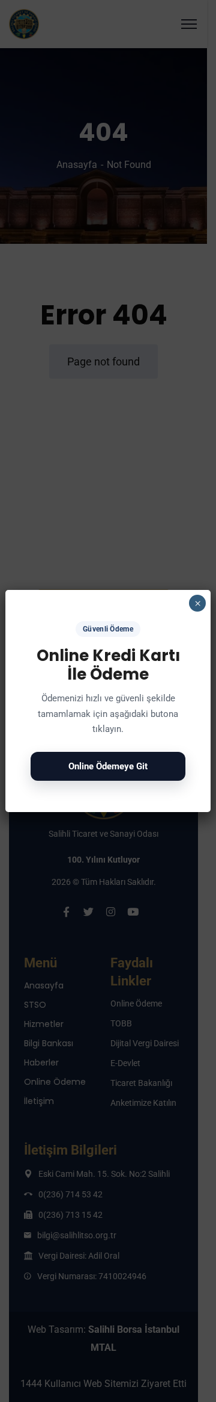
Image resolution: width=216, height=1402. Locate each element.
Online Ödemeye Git (108, 766)
